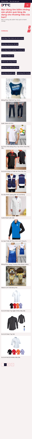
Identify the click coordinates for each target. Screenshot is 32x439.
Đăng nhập (4, 1)
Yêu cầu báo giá (14, 1)
